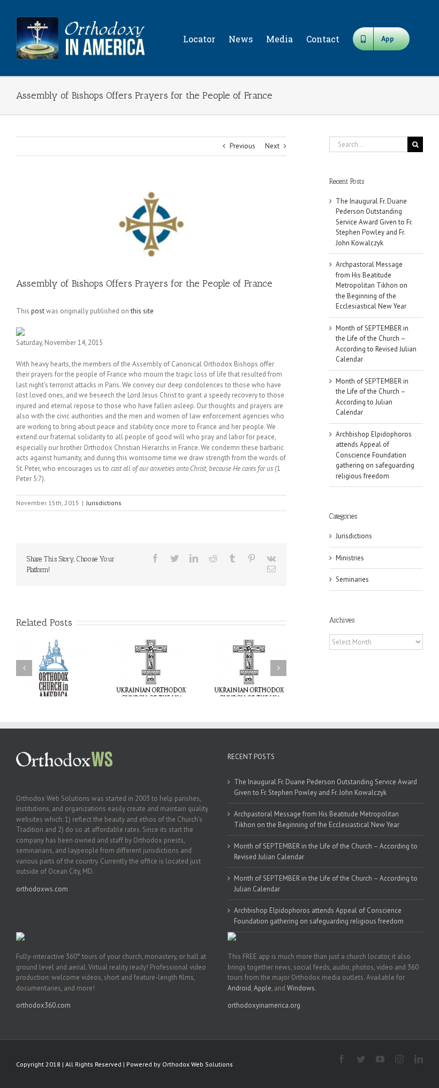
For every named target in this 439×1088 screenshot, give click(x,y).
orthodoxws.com (42, 889)
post (37, 311)
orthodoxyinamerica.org (264, 1005)
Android (239, 988)
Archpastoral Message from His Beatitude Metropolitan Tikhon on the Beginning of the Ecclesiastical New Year (371, 285)
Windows (301, 988)
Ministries (350, 557)
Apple (262, 988)
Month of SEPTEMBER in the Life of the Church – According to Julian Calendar (326, 884)
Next (272, 146)
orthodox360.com (43, 1005)
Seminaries (352, 579)
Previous (242, 146)
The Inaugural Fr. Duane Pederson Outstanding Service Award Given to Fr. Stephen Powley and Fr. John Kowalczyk (374, 222)
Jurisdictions (104, 503)
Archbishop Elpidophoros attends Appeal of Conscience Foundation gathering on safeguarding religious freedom (375, 455)
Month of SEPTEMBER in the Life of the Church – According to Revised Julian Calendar (326, 851)
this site (142, 311)
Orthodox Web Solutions (197, 1064)
